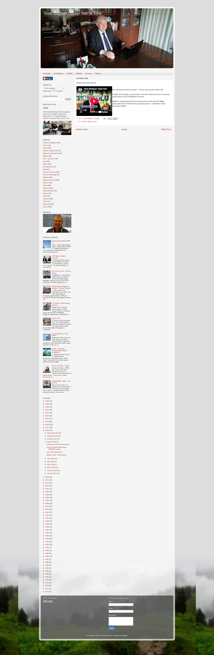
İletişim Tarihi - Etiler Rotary (56, 455)
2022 (47, 413)
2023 (47, 410)
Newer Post (81, 129)
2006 (47, 503)
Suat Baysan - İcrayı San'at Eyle (72, 13)
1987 (47, 559)
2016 (47, 430)
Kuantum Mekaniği (49, 175)
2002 (47, 515)
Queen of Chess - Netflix (60, 366)
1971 (47, 591)
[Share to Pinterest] (117, 118)
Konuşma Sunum (49, 172)
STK (44, 196)
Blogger (124, 635)
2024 (47, 407)
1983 (47, 571)
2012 (47, 486)
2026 (47, 401)
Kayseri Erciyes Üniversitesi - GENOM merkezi (57, 448)
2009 (47, 495)
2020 (47, 419)
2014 (47, 480)
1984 (47, 568)
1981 (47, 577)
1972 (47, 589)
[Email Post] (104, 118)
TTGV (45, 201)
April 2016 (51, 464)
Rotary (45, 185)
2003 (47, 512)
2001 (47, 518)
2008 (47, 497)
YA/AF (45, 108)
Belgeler (79, 73)
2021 (47, 416)
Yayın (95, 121)
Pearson (46, 183)
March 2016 (51, 467)
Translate (59, 91)
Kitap (44, 169)
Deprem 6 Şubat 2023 (51, 151)
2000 (47, 521)
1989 (47, 553)
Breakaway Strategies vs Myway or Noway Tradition (61, 287)
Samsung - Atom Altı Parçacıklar (58, 444)
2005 (47, 506)
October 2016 (52, 439)
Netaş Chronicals (49, 180)
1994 (47, 539)
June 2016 (51, 459)
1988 (47, 556)
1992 (47, 544)
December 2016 (53, 433)
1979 (47, 580)
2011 (47, 489)
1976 (47, 585)
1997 (47, 530)
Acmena (88, 73)
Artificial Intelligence (50, 142)
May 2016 (51, 462)
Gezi (44, 161)
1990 (47, 550)
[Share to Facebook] (114, 118)
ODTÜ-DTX (56, 318)
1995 (47, 536)
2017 (47, 427)
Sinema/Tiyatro (48, 191)
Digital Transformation (50, 153)
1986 (47, 562)
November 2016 (53, 436)
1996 (47, 533)
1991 (47, 547)
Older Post (166, 129)
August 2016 (52, 442)
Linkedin (70, 73)
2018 (47, 424)
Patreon (98, 73)
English (45, 156)
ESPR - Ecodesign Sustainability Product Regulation (59, 350)
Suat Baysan (58, 73)
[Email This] (108, 118)
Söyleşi (89, 121)
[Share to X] (112, 118)
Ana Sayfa (46, 73)
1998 (47, 527)
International (47, 167)
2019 (47, 421)
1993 (47, 542)
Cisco (45, 148)
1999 (47, 524)
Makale (45, 177)
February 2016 (52, 470)
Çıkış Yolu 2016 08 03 (54, 452)
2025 (47, 404)
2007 (47, 500)
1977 (47, 583)
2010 (47, 492)
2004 (47, 509)
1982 (47, 574)
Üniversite (46, 204)
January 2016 (52, 473)
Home (124, 129)
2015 (47, 477)
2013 (47, 483)
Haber (84, 121)
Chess (45, 145)
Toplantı (46, 199)
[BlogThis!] (110, 118)
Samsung (46, 188)
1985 (47, 565)
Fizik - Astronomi (49, 159)
